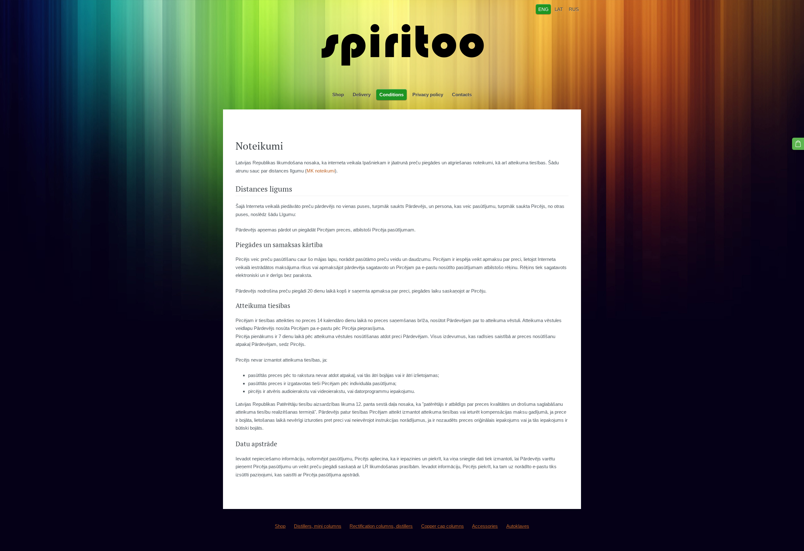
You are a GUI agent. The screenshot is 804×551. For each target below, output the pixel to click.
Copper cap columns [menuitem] (442, 526)
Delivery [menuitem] (362, 94)
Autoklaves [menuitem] (517, 526)
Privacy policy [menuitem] (427, 94)
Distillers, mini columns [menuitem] (317, 526)
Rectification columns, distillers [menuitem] (381, 526)
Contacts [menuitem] (462, 94)
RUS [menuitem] (574, 9)
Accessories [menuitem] (485, 526)
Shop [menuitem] (338, 94)
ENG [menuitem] (543, 9)
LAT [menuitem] (559, 9)
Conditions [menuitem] (391, 94)
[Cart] (798, 144)
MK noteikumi (321, 170)
